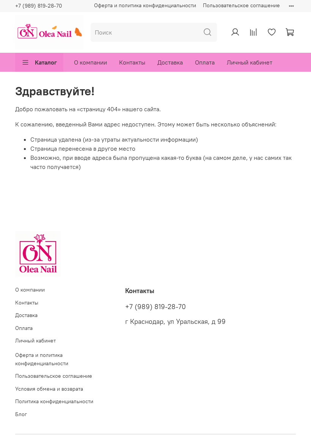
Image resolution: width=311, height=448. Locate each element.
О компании (90, 62)
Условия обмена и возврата (49, 388)
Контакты (132, 62)
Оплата (205, 62)
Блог (21, 414)
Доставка (170, 62)
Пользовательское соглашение (241, 5)
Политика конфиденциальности (54, 401)
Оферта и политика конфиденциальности (145, 5)
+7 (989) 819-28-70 (38, 5)
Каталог (46, 62)
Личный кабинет (249, 62)
